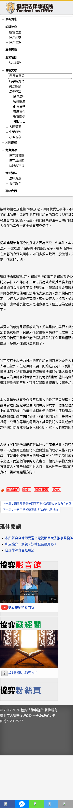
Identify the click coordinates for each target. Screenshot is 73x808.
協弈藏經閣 (16, 160)
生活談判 (15, 132)
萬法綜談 (15, 86)
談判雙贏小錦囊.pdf (22, 673)
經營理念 (15, 32)
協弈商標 (15, 37)
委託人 (26, 490)
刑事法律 (19, 106)
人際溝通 (15, 127)
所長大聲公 (17, 76)
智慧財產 (19, 101)
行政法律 (19, 121)
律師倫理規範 (41, 490)
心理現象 (15, 137)
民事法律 (19, 96)
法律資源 (15, 178)
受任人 (56, 490)
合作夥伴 (15, 183)
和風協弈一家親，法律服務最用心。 (31, 544)
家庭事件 (19, 111)
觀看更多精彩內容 (21, 607)
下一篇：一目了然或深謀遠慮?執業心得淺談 (30, 510)
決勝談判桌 (16, 165)
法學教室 (15, 91)
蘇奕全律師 (12, 490)
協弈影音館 (16, 155)
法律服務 (15, 63)
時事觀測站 (16, 81)
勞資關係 (19, 116)
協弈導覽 (15, 42)
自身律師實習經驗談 (19, 550)
